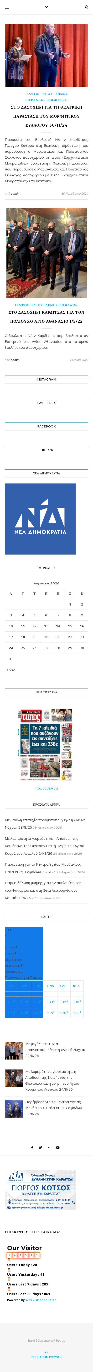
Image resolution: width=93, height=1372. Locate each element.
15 (70, 626)
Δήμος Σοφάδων (62, 305)
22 (70, 636)
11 (23, 626)
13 (46, 626)
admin (15, 193)
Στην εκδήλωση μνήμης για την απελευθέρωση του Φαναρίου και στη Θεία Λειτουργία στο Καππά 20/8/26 (43, 890)
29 (70, 647)
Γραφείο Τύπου (38, 94)
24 (11, 647)
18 (23, 636)
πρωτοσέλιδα (46, 788)
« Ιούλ (10, 670)
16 (82, 626)
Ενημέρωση (57, 100)
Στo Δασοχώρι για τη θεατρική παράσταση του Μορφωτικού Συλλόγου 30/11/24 (46, 116)
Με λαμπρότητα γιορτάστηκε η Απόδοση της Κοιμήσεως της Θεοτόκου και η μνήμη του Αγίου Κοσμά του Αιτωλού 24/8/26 (44, 846)
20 (46, 636)
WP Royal (57, 1340)
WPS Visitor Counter (41, 1300)
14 (58, 626)
